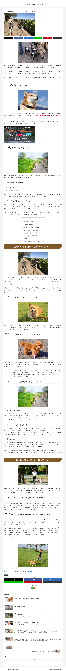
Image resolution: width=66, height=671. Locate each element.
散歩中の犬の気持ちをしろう (29, 222)
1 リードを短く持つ (28, 233)
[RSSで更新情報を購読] (34, 588)
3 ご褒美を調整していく (29, 236)
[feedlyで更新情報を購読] (32, 588)
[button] (57, 38)
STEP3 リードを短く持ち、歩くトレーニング (32, 232)
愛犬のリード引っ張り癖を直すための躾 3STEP (31, 227)
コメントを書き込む (33, 659)
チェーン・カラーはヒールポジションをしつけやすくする (34, 241)
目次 (31, 219)
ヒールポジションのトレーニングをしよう (30, 238)
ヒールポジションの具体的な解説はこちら (12, 537)
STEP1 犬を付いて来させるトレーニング (31, 229)
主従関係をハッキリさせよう (29, 221)
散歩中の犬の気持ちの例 (28, 224)
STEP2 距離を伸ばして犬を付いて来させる (31, 230)
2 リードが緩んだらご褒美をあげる (31, 235)
